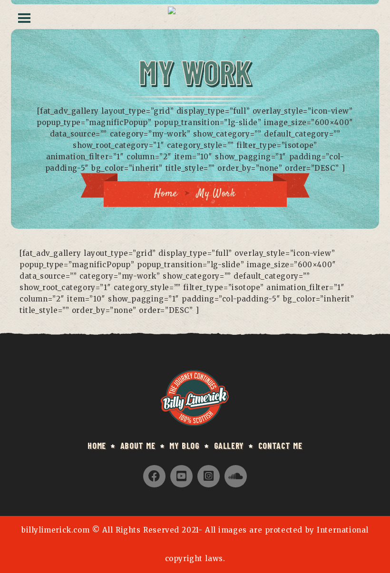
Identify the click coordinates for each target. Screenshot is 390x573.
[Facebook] (154, 476)
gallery (229, 445)
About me (138, 445)
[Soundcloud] (235, 476)
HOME (97, 445)
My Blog (184, 445)
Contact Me (280, 445)
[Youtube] (181, 476)
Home (165, 193)
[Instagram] (208, 476)
